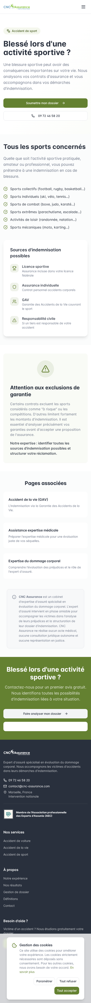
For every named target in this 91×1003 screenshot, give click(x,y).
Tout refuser (67, 981)
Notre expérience (15, 878)
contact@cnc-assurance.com (29, 786)
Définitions (10, 899)
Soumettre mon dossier (42, 103)
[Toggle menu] (83, 7)
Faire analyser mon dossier (42, 713)
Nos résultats (12, 885)
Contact (9, 905)
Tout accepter (67, 990)
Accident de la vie (15, 847)
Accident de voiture (16, 841)
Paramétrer (44, 981)
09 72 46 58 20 (49, 116)
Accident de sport (15, 854)
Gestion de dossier (16, 892)
